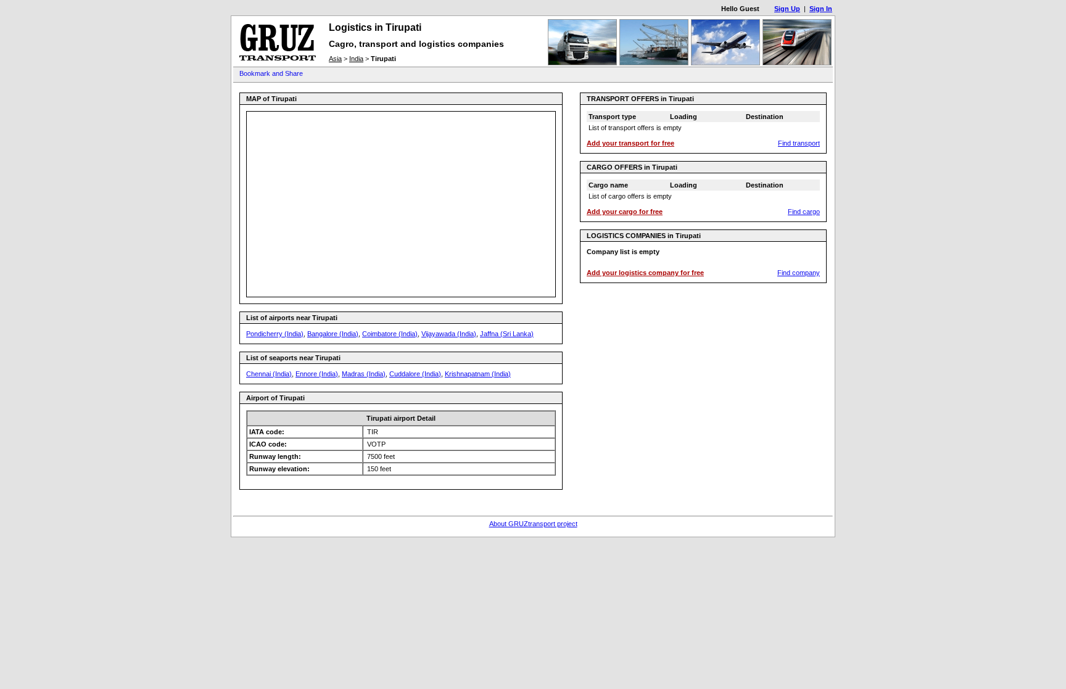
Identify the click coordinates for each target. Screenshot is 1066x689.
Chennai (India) (269, 374)
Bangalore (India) (332, 333)
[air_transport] (725, 63)
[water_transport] (653, 63)
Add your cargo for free (625, 211)
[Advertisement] (550, 74)
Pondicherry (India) (275, 333)
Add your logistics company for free (645, 272)
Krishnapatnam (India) (478, 374)
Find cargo (804, 211)
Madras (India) (364, 374)
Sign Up (787, 8)
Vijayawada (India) (448, 333)
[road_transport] (582, 63)
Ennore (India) (316, 374)
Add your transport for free (630, 143)
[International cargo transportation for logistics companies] (277, 62)
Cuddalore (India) (415, 374)
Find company (798, 272)
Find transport (799, 143)
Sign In (820, 8)
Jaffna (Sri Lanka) (507, 333)
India (356, 58)
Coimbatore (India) (390, 333)
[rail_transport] (797, 63)
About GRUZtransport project (533, 523)
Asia (335, 58)
